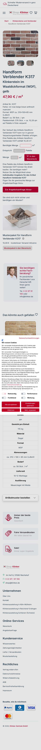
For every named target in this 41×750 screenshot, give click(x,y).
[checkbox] (4, 394)
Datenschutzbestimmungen (29, 338)
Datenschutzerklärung (14, 385)
